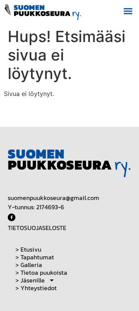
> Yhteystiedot (36, 288)
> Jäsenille (30, 280)
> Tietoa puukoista (41, 272)
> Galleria (28, 265)
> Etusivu (28, 249)
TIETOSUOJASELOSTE (37, 227)
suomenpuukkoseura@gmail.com (53, 197)
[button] (128, 11)
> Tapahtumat (34, 257)
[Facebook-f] (11, 217)
